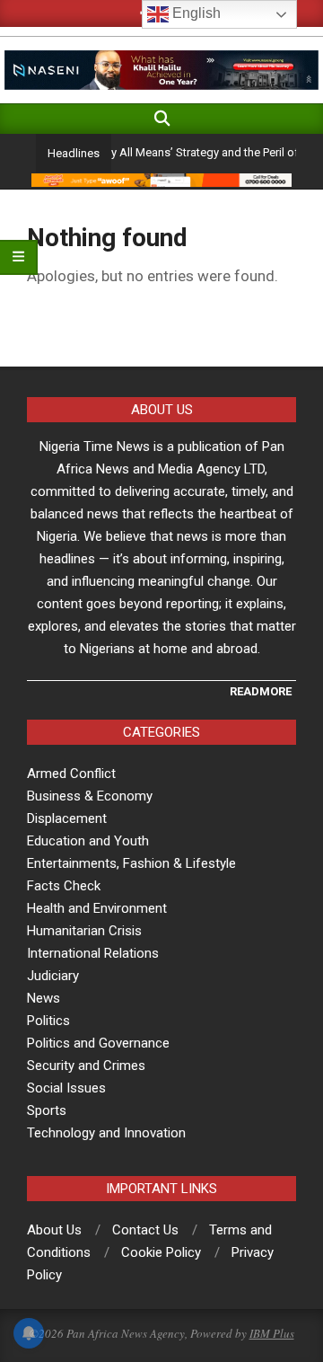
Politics (48, 1021)
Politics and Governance (98, 1043)
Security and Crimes (86, 1065)
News (43, 998)
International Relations (93, 953)
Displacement (67, 818)
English (195, 13)
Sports (46, 1110)
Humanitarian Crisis (84, 931)
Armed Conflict (71, 773)
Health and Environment (97, 908)
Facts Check (63, 886)
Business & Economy (90, 796)
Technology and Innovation (106, 1133)
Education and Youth (88, 841)
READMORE (261, 691)
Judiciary (53, 976)
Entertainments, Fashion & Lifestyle (131, 863)
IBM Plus (271, 1333)
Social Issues (66, 1088)
